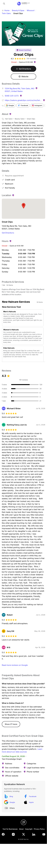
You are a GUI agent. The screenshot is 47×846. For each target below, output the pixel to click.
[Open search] (4, 3)
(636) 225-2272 (12, 96)
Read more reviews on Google (15, 665)
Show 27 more (11, 724)
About (21, 829)
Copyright (28, 829)
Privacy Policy (39, 829)
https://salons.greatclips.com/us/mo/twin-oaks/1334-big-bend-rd (23, 100)
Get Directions (8, 233)
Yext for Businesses (10, 829)
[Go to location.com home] (23, 3)
